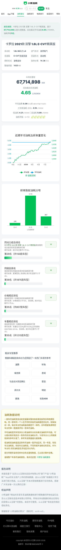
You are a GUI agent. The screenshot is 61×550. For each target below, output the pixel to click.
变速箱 (7, 56)
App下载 (11, 14)
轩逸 (44, 364)
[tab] (30, 250)
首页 (3, 14)
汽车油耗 (24, 520)
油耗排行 (30, 14)
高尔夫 (17, 390)
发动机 (7, 51)
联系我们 (17, 531)
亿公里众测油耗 (10, 526)
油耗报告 (20, 14)
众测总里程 (30, 77)
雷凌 (44, 381)
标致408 (44, 398)
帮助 (58, 14)
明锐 (44, 390)
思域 (44, 373)
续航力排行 (25, 526)
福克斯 (17, 373)
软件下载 (52, 526)
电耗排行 (40, 14)
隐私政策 (30, 531)
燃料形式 (8, 61)
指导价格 (34, 61)
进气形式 (34, 51)
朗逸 (17, 398)
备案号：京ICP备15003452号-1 (30, 544)
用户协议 (44, 531)
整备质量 (8, 65)
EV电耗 (51, 520)
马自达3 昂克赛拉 (17, 381)
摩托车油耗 (37, 520)
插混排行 (50, 14)
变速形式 (34, 56)
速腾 (17, 364)
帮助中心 (39, 526)
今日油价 (10, 520)
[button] (51, 244)
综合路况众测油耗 (30, 88)
